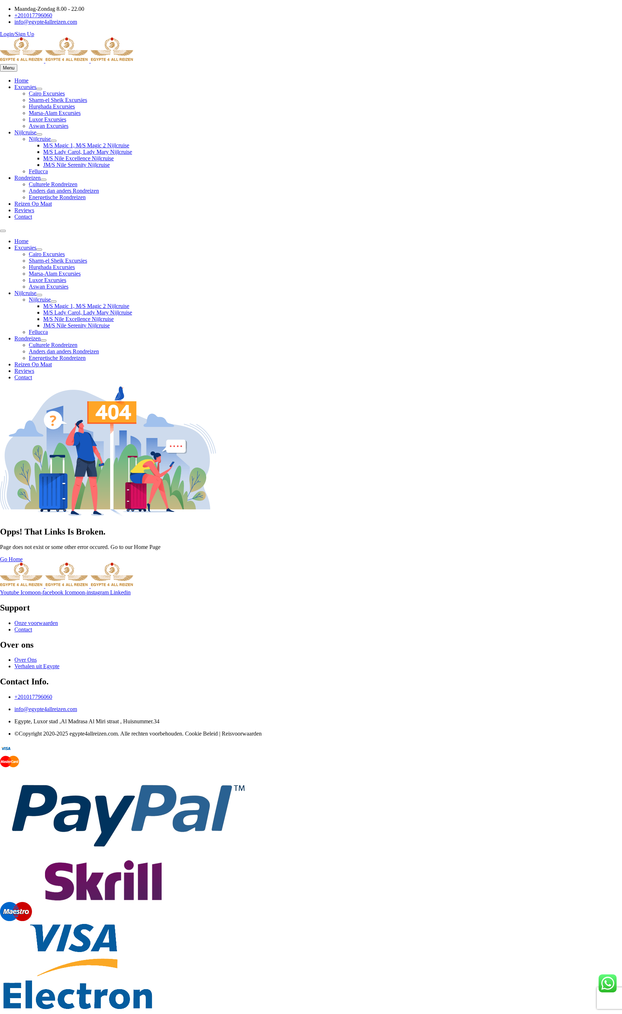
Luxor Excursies (47, 119)
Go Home (11, 559)
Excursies (25, 87)
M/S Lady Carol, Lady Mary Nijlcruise (87, 152)
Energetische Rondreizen (57, 197)
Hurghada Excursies (52, 106)
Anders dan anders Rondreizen (64, 191)
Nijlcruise (25, 132)
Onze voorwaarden (36, 623)
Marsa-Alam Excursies (55, 113)
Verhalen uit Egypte (36, 666)
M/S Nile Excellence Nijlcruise (78, 158)
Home (21, 80)
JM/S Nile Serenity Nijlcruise (76, 165)
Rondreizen (27, 178)
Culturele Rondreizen (53, 184)
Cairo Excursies (47, 93)
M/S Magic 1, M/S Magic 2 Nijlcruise (86, 145)
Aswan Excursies (48, 126)
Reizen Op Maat (33, 204)
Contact (23, 217)
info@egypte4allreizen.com (45, 709)
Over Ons (25, 660)
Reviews (24, 210)
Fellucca (38, 171)
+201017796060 (33, 697)
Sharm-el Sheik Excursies (58, 100)
